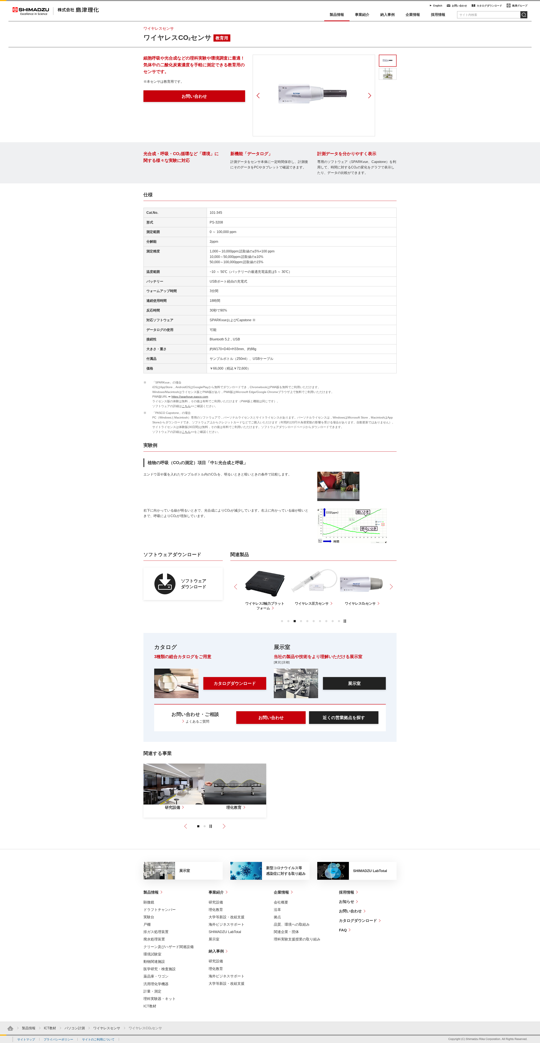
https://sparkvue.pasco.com (189, 396)
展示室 (214, 939)
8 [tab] (326, 621)
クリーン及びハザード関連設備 (168, 947)
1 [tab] (282, 621)
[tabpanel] (314, 95)
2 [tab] (288, 621)
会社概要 (281, 902)
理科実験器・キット (159, 999)
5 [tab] (307, 621)
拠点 (277, 917)
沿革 (277, 910)
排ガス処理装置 (156, 932)
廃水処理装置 (154, 939)
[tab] (388, 74)
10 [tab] (339, 621)
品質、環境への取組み (292, 924)
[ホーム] (10, 1028)
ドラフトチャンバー (159, 910)
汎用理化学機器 (156, 984)
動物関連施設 (154, 962)
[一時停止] (345, 621)
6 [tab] (314, 621)
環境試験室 (152, 954)
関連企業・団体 (286, 932)
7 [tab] (320, 621)
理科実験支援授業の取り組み (297, 939)
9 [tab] (333, 621)
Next (369, 95)
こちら (186, 406)
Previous (259, 95)
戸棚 (147, 924)
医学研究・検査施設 (159, 969)
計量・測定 (152, 991)
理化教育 (216, 910)
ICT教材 (149, 1006)
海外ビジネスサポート (226, 924)
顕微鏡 (148, 902)
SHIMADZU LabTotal (225, 932)
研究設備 (216, 902)
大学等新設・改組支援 (226, 917)
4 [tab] (301, 621)
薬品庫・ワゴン (156, 976)
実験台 (148, 917)
